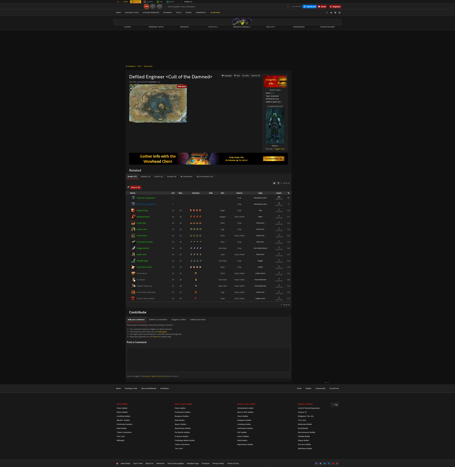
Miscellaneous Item (260, 198)
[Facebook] (329, 463)
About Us (149, 463)
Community (201, 13)
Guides (189, 13)
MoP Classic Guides (183, 404)
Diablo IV (191, 2)
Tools (299, 388)
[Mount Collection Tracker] (208, 159)
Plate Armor (260, 254)
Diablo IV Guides (305, 404)
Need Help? (125, 463)
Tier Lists (121, 436)
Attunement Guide (245, 408)
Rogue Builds (303, 440)
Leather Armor (260, 273)
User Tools (138, 463)
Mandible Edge (142, 261)
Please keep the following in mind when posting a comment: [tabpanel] (154, 350)
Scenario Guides (181, 436)
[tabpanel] (208, 244)
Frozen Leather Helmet (145, 298)
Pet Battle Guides (182, 432)
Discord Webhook (151, 13)
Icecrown (152, 82)
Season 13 (302, 412)
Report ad (326, 382)
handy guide (162, 331)
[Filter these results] (278, 183)
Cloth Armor (260, 223)
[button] (166, 108)
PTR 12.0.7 (159, 6)
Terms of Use (233, 463)
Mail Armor (260, 242)
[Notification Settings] (331, 12)
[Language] (339, 12)
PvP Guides (242, 432)
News (118, 13)
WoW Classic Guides (246, 404)
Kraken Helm (141, 254)
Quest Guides (180, 424)
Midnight (120, 440)
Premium (205, 463)
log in (147, 376)
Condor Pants (142, 229)
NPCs (139, 66)
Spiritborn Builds (305, 448)
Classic (149, 2)
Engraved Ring (142, 210)
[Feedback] (335, 12)
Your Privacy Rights (176, 463)
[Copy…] (274, 183)
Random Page (193, 463)
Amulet (260, 267)
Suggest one (279, 149)
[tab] (132, 176)
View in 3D (255, 75)
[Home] (128, 6)
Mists (171, 2)
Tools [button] (178, 13)
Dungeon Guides (182, 416)
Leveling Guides (123, 416)
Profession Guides (124, 424)
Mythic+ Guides (123, 420)
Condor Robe (142, 235)
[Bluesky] (324, 463)
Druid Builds (303, 428)
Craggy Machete (143, 248)
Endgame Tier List (306, 416)
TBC (161, 2)
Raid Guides (122, 428)
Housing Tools (131, 388)
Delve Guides (122, 412)
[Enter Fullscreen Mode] (327, 12)
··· (178, 2)
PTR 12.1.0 (152, 6)
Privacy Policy (218, 463)
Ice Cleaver (141, 279)
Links (247, 75)
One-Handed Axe (260, 286)
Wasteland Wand (143, 217)
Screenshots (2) (275, 106)
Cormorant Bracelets (145, 242)
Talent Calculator (124, 432)
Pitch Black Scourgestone (146, 204)
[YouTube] (333, 463)
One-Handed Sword (260, 248)
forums (155, 336)
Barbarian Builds (305, 424)
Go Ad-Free (215, 13)
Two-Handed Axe (260, 280)
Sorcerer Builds (304, 444)
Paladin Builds (304, 436)
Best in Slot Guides (245, 412)
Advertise (160, 463)
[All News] (118, 1)
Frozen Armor (142, 273)
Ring (260, 210)
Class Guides (122, 408)
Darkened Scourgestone (146, 198)
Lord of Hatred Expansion (309, 408)
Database (167, 13)
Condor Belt (141, 223)
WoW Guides (122, 404)
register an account (157, 376)
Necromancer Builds (306, 432)
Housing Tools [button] (132, 13)
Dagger (260, 261)
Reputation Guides (183, 428)
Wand (260, 217)
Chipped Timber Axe (144, 286)
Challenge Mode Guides (185, 440)
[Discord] (316, 463)
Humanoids (148, 66)
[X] (320, 463)
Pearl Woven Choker (144, 267)
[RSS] (337, 463)
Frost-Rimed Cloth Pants (146, 292)
